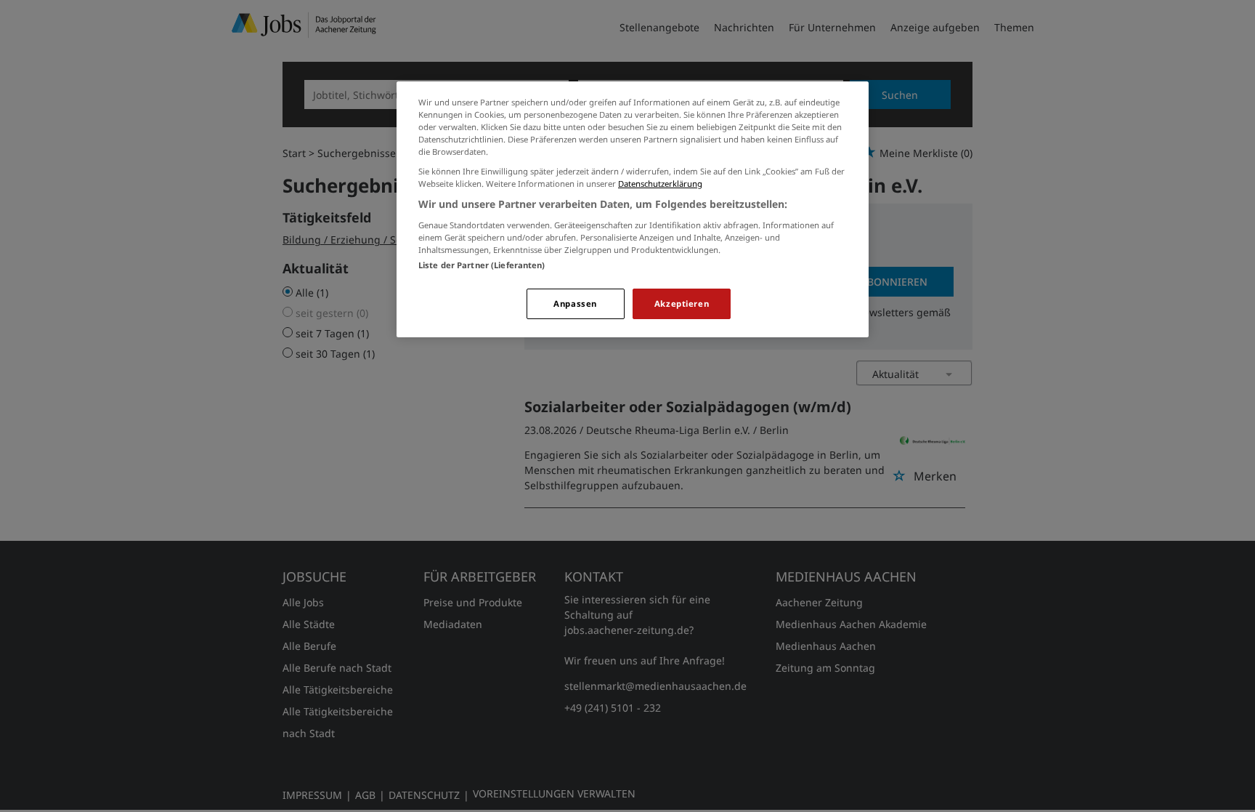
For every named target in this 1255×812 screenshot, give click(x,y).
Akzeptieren (681, 303)
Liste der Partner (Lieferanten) (481, 265)
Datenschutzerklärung (660, 183)
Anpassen (575, 303)
